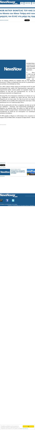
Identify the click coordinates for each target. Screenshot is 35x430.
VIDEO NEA (27, 3)
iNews (16, 204)
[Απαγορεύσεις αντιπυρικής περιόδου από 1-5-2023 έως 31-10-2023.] (5, 174)
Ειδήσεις (2, 204)
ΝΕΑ (22, 3)
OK (28, 426)
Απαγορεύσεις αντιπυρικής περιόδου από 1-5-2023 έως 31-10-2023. (18, 172)
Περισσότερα (25, 428)
